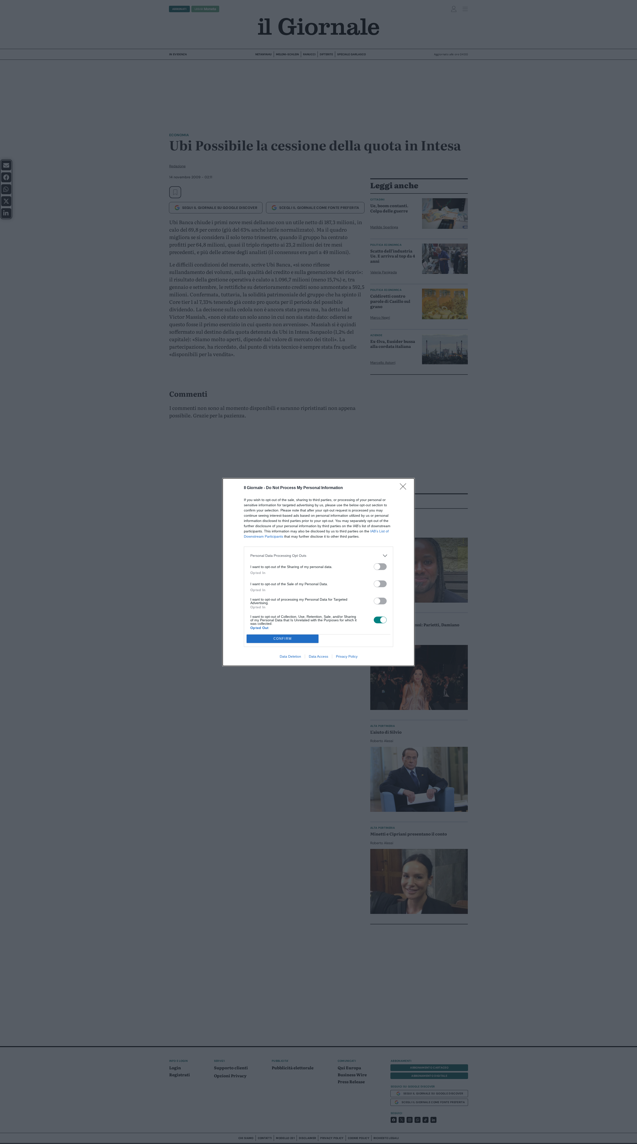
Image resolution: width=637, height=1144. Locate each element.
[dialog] (318, 572)
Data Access (318, 656)
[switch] (380, 566)
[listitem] (318, 555)
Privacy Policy (347, 656)
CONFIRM (282, 638)
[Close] (404, 488)
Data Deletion (290, 656)
